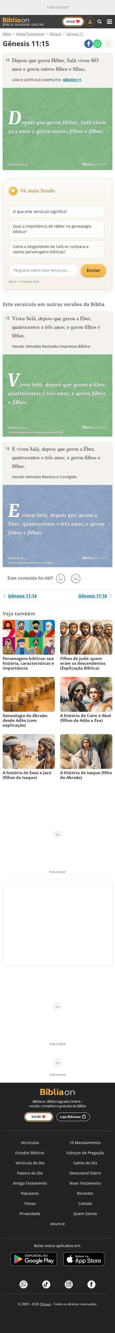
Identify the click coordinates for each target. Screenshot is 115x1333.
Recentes (85, 1193)
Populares (30, 1193)
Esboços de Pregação (85, 1152)
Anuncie (57, 1223)
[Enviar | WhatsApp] (97, 43)
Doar (73, 21)
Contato (85, 1203)
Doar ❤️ (39, 1116)
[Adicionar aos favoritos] (108, 43)
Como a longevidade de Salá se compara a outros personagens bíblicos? (51, 249)
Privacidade (30, 1213)
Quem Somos (85, 1213)
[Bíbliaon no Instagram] (69, 1284)
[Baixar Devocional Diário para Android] (34, 1260)
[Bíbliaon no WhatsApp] (24, 1284)
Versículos (30, 1142)
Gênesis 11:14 (22, 596)
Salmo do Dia (85, 1162)
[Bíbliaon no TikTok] (46, 1284)
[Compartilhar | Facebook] (88, 43)
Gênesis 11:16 (92, 596)
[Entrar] (90, 21)
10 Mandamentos (85, 1142)
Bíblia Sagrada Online (23, 24)
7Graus (45, 1304)
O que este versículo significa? (40, 211)
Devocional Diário (85, 1173)
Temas (30, 1203)
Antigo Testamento (30, 1183)
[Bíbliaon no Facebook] (91, 1284)
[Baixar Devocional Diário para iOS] (83, 1260)
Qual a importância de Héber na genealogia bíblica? (52, 229)
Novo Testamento (85, 1183)
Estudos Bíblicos (29, 1152)
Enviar (93, 270)
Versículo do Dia (30, 1162)
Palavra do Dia (30, 1173)
